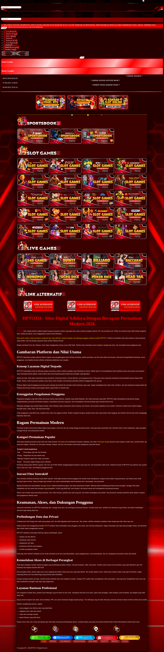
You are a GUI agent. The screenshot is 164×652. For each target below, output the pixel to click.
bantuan (104, 641)
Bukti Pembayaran (11, 47)
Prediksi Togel (10, 49)
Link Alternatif (131, 637)
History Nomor (11, 34)
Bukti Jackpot (108, 637)
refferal (115, 641)
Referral (8, 38)
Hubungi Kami (11, 41)
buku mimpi (93, 641)
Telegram (86, 637)
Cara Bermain (10, 32)
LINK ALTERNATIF (43, 305)
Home (44, 641)
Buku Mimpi (10, 36)
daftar (125, 641)
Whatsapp (41, 637)
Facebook (63, 637)
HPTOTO (20, 331)
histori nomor (79, 641)
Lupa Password (11, 43)
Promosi (8, 45)
